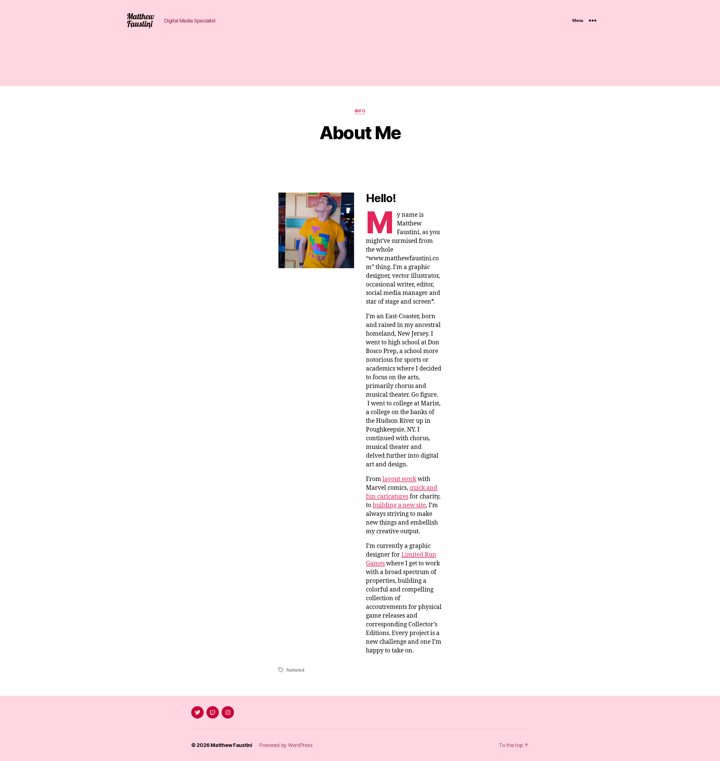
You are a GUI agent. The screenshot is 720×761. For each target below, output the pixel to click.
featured (295, 670)
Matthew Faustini (231, 745)
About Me (360, 132)
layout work (399, 479)
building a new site (399, 505)
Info (360, 111)
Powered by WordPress (286, 745)
